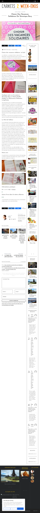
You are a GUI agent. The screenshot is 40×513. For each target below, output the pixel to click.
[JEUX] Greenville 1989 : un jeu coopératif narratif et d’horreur (33, 199)
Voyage (19, 11)
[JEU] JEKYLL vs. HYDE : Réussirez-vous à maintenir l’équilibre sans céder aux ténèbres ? (32, 320)
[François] (32, 53)
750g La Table (32, 243)
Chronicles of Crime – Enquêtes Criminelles (32, 173)
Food (33, 241)
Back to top (35, 510)
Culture (31, 275)
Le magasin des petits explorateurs (8, 255)
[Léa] (32, 57)
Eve (20, 18)
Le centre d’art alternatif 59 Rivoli (33, 277)
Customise (7, 508)
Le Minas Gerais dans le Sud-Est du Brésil (13, 237)
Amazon (14, 189)
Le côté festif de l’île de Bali (33, 296)
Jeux (32, 171)
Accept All (20, 508)
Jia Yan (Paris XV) (21, 215)
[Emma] (32, 60)
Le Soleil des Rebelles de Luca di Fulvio (18, 255)
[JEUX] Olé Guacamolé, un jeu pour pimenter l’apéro (33, 226)
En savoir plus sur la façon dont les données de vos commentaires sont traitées (13, 304)
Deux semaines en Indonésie (33, 286)
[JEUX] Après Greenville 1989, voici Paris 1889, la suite (33, 187)
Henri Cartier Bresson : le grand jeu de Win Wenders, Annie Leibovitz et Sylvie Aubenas (22, 239)
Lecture (16, 11)
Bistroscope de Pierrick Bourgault (5, 237)
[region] (13, 505)
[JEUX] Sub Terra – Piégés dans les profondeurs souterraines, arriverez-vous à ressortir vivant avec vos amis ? (33, 213)
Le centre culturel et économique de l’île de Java (33, 305)
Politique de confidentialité (25, 510)
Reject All (14, 508)
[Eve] (32, 50)
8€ (9, 189)
